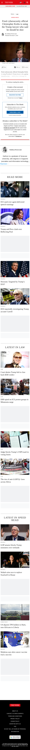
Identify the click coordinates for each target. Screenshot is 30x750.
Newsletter (26, 67)
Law (17, 14)
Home (12, 14)
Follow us (18, 67)
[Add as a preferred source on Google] (15, 737)
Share (5, 67)
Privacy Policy (15, 718)
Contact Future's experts (15, 713)
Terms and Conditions (15, 716)
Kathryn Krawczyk (12, 33)
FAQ (15, 726)
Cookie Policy (15, 721)
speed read (15, 17)
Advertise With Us (15, 723)
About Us (15, 711)
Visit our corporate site (23, 744)
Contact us (19, 136)
